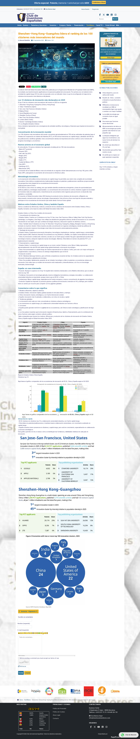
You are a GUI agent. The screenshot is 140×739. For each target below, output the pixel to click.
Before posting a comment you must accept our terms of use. (39, 658)
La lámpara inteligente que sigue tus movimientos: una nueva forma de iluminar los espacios (111, 139)
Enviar (21, 673)
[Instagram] (115, 14)
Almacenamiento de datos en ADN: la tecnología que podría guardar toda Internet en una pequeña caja (111, 129)
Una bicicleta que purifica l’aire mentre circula (111, 151)
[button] (26, 25)
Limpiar (27, 673)
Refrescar (23, 666)
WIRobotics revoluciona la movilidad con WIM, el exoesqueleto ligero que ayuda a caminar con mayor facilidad (112, 108)
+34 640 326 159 (37, 9)
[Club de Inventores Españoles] (30, 17)
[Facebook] (99, 14)
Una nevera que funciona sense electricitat (110, 122)
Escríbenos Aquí (50, 9)
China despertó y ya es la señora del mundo (110, 94)
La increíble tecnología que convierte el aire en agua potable (110, 116)
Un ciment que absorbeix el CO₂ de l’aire (110, 146)
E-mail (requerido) (23, 630)
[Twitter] (103, 14)
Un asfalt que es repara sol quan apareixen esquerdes (110, 156)
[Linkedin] (111, 14)
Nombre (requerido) (24, 623)
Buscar (115, 19)
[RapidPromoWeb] (117, 736)
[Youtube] (107, 14)
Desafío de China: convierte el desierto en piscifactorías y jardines (111, 100)
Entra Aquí (110, 57)
